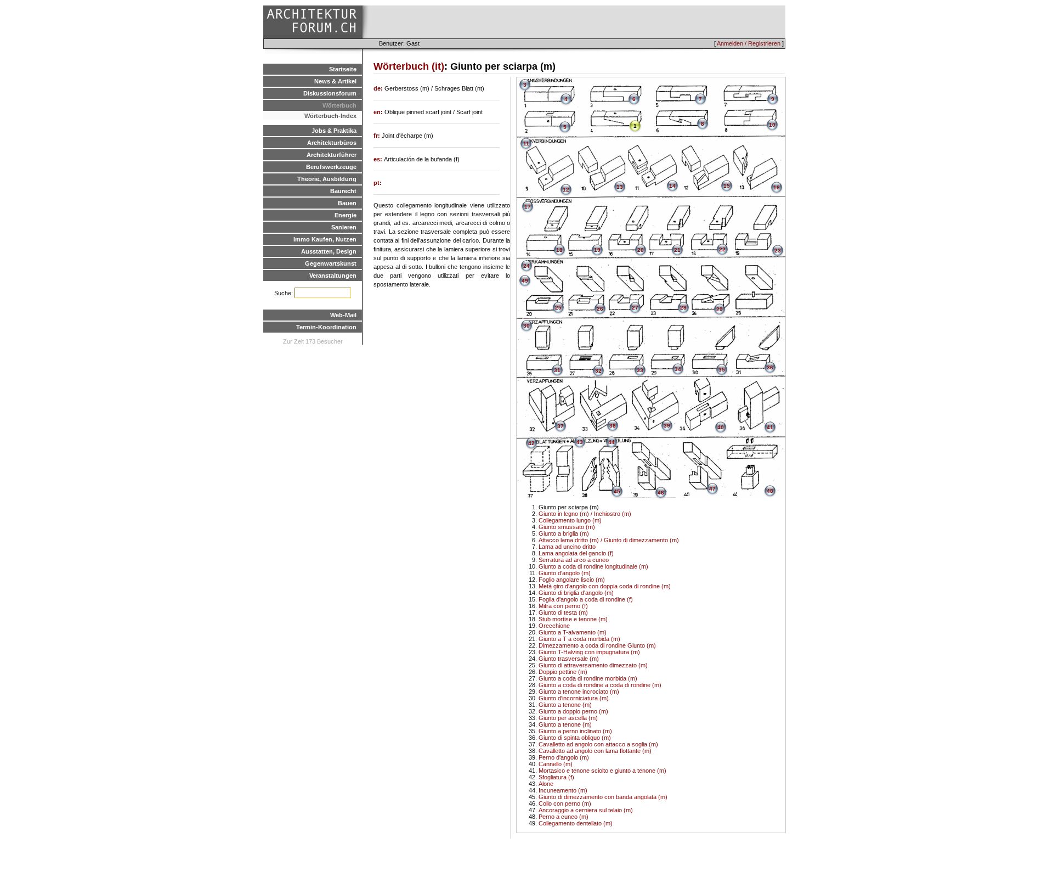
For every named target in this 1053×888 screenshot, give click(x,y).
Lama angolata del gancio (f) (576, 553)
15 (726, 186)
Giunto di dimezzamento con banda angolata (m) (603, 797)
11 (526, 143)
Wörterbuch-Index (330, 116)
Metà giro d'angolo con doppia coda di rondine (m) (605, 586)
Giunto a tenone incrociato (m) (579, 691)
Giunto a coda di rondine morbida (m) (588, 678)
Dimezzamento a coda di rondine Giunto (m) (597, 645)
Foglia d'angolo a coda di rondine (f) (586, 599)
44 (611, 442)
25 (558, 308)
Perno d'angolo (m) (564, 757)
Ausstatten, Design (328, 251)
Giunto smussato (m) (567, 527)
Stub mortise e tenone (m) (573, 619)
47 (712, 489)
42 (531, 443)
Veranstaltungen (332, 275)
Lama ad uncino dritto (567, 546)
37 (560, 426)
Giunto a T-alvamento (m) (573, 632)
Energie (345, 215)
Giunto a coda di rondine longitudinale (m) (593, 566)
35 (721, 370)
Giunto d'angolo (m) (565, 573)
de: (378, 88)
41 (770, 427)
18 (559, 250)
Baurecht (343, 191)
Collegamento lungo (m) (570, 520)
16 (776, 187)
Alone (546, 783)
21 (677, 250)
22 (722, 249)
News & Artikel (335, 81)
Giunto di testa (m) (563, 612)
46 (661, 493)
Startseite (342, 69)
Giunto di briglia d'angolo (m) (576, 592)
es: (378, 159)
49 (525, 281)
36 (770, 367)
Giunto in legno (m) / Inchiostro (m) (585, 513)
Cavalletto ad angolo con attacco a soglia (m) (598, 744)
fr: (377, 135)
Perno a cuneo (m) (563, 816)
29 (719, 309)
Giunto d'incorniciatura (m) (574, 698)
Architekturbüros (331, 142)
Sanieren (343, 227)
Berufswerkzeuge (331, 167)
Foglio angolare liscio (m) (572, 579)
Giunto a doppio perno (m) (573, 711)
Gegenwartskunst (330, 263)
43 (579, 442)
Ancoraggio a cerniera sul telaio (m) (586, 810)
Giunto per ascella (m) (568, 718)
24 (526, 266)
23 (777, 251)
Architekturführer (331, 154)
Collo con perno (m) (565, 803)
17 (527, 207)
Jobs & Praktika (334, 130)
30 (526, 326)
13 (619, 187)
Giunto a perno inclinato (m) (575, 731)
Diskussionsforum (329, 93)
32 (598, 371)
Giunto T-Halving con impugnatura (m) (589, 652)
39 (667, 426)
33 (640, 370)
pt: (377, 182)
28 (683, 308)
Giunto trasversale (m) (569, 658)
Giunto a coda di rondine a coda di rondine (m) (600, 685)
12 (566, 190)
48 (770, 491)
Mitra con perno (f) (563, 606)
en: (378, 112)
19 (597, 250)
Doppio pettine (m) (563, 671)
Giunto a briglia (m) (564, 533)
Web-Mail (343, 315)
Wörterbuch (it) (408, 66)
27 (635, 308)
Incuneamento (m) (563, 790)
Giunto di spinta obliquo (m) (575, 737)
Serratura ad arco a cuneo (574, 560)
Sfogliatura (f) (556, 777)
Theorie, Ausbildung (326, 179)
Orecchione (554, 625)
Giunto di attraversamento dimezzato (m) (593, 665)
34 (678, 369)
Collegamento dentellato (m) (576, 823)
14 (672, 186)
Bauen (347, 203)
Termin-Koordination (326, 327)
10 (772, 125)
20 (640, 250)
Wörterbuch (339, 105)
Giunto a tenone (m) (565, 704)
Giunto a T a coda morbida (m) (579, 639)
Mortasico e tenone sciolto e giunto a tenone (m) (602, 770)
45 (617, 491)
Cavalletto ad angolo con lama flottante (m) (595, 751)
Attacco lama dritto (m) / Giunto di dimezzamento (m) (609, 540)
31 (557, 370)
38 (612, 426)
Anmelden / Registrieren (748, 43)
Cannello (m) (556, 764)
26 (600, 309)
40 (720, 427)
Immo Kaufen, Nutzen (324, 239)
